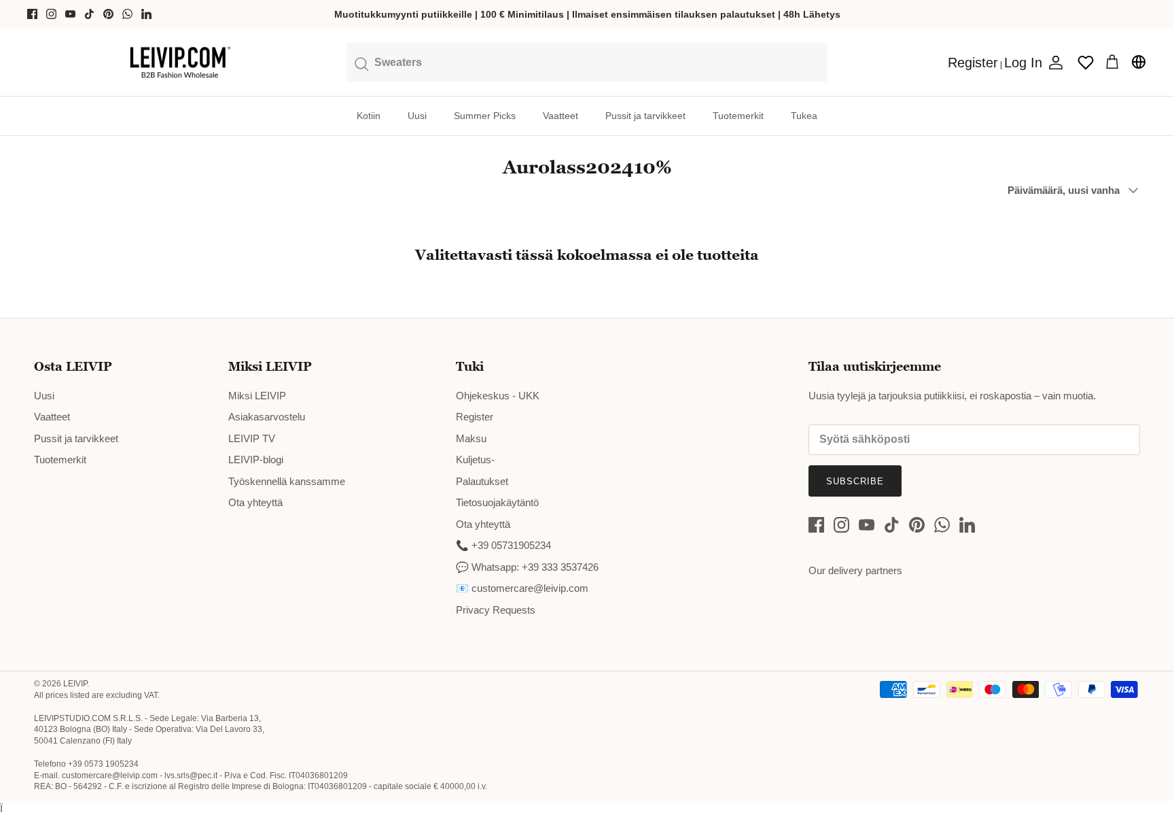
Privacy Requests (495, 610)
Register (474, 416)
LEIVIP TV (251, 438)
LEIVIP (75, 683)
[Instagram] (51, 14)
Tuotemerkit (738, 115)
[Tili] (1053, 62)
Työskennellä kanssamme (286, 481)
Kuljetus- (475, 459)
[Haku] (587, 62)
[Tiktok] (89, 14)
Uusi (417, 115)
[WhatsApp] (127, 14)
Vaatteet (560, 115)
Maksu (471, 438)
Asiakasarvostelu (266, 416)
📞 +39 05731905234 (503, 545)
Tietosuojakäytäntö (497, 502)
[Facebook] (32, 14)
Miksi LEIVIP (257, 395)
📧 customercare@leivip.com (522, 588)
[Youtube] (70, 14)
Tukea (804, 115)
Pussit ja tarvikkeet (645, 115)
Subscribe (855, 481)
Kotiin (368, 115)
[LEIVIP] (179, 62)
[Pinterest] (108, 14)
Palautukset (482, 481)
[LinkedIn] (146, 14)
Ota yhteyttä (255, 502)
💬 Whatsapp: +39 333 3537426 (527, 567)
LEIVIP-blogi (255, 459)
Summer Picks (485, 115)
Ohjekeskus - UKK (497, 395)
